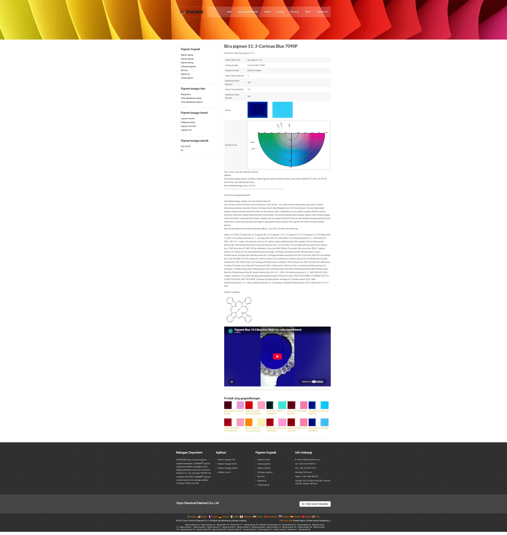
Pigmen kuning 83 (258, 527)
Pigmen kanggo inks (226, 459)
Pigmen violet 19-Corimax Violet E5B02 (276, 429)
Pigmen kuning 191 (234, 529)
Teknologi (294, 12)
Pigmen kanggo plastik (228, 468)
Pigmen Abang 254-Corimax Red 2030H (252, 412)
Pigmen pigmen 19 (265, 529)
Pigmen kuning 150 (305, 527)
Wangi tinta (186, 94)
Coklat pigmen (187, 78)
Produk (267, 12)
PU (182, 150)
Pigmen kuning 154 (187, 529)
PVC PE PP (185, 146)
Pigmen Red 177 (236, 525)
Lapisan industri (187, 118)
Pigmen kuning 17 (214, 527)
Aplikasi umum (224, 472)
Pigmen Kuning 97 (250, 529)
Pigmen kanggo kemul (227, 464)
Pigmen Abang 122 (192, 525)
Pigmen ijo (185, 74)
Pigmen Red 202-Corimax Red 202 (233, 412)
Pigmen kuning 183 (219, 529)
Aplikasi (280, 12)
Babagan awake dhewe (248, 12)
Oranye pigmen (187, 59)
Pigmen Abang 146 (208, 525)
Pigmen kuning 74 (243, 527)
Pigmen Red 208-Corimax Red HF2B (297, 429)
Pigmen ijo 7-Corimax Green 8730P (274, 412)
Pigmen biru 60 (304, 529)
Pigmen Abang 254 (251, 525)
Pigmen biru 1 (292, 529)
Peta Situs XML (286, 520)
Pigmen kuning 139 (289, 527)
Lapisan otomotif (188, 126)
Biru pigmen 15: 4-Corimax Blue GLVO (318, 412)
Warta (308, 12)
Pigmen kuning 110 (273, 527)
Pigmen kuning (187, 62)
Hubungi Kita (322, 12)
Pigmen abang (187, 55)
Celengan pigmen (188, 66)
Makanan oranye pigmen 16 (270, 525)
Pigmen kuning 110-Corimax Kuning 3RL (252, 429)
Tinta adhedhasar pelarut (191, 102)
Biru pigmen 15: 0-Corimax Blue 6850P (318, 429)
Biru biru (184, 70)
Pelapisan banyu (188, 122)
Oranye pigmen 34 (289, 525)
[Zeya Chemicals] (192, 10)
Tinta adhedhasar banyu (191, 98)
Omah (229, 12)
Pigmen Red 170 (223, 525)
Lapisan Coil (186, 130)
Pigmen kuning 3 (199, 527)
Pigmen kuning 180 (203, 529)
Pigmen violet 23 (280, 529)
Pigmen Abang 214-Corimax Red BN (231, 429)
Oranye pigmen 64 (304, 525)
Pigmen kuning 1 (185, 527)
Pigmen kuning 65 (228, 527)
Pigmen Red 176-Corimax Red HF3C (297, 412)
